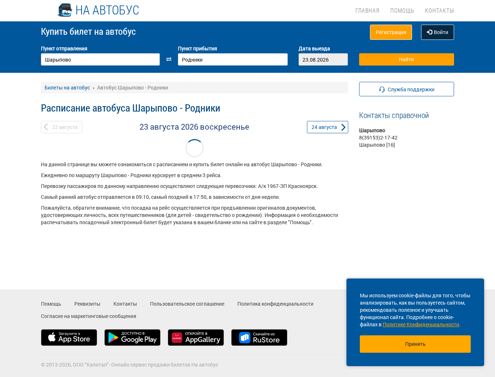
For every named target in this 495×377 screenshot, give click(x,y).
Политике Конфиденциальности (421, 324)
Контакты (439, 10)
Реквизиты (87, 303)
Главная (367, 10)
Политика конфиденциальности (275, 303)
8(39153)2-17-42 (378, 137)
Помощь (402, 10)
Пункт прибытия (197, 48)
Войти (441, 32)
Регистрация (391, 32)
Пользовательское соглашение (187, 303)
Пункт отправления (64, 48)
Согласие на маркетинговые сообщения (88, 316)
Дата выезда (314, 48)
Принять (415, 343)
